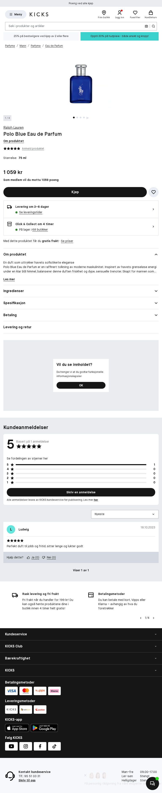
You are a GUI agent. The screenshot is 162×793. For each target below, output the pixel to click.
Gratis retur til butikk (81, 3)
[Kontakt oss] (152, 783)
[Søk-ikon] (153, 26)
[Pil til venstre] (140, 618)
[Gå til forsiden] (39, 14)
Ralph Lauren (13, 127)
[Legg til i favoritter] (153, 192)
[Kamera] (146, 26)
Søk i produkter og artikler (27, 26)
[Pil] (153, 618)
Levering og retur (17, 327)
